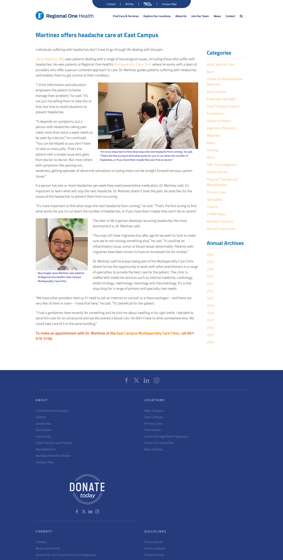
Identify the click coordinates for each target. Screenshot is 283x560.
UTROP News (216, 214)
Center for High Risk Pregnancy (166, 436)
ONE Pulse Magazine (222, 164)
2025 (210, 262)
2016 (210, 327)
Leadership (43, 423)
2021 (210, 291)
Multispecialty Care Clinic (133, 64)
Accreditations (45, 449)
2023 (210, 276)
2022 (210, 283)
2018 (210, 313)
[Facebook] (126, 380)
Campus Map (45, 462)
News (211, 143)
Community (43, 436)
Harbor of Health (219, 121)
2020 (210, 298)
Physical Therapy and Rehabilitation (222, 182)
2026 (210, 254)
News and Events (48, 548)
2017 (210, 320)
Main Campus (153, 410)
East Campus (216, 91)
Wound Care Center (221, 228)
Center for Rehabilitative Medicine (224, 82)
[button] (241, 16)
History (41, 417)
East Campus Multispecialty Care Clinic (147, 333)
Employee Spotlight (221, 99)
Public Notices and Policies (54, 442)
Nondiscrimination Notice (53, 455)
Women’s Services (220, 221)
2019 (210, 305)
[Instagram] (156, 380)
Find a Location (154, 548)
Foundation (215, 113)
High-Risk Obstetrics (221, 128)
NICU (210, 157)
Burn (210, 71)
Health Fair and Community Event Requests (66, 555)
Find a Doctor (153, 542)
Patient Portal (154, 555)
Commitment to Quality (52, 410)
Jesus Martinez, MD (50, 59)
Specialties (215, 199)
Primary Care (216, 192)
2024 (210, 269)
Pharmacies (152, 430)
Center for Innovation (159, 442)
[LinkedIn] (146, 380)
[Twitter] (136, 380)
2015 (210, 335)
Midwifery (214, 135)
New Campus (153, 449)
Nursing (212, 150)
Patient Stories (217, 172)
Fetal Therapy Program (223, 106)
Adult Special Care (220, 64)
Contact (41, 542)
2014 (210, 342)
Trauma (212, 207)
